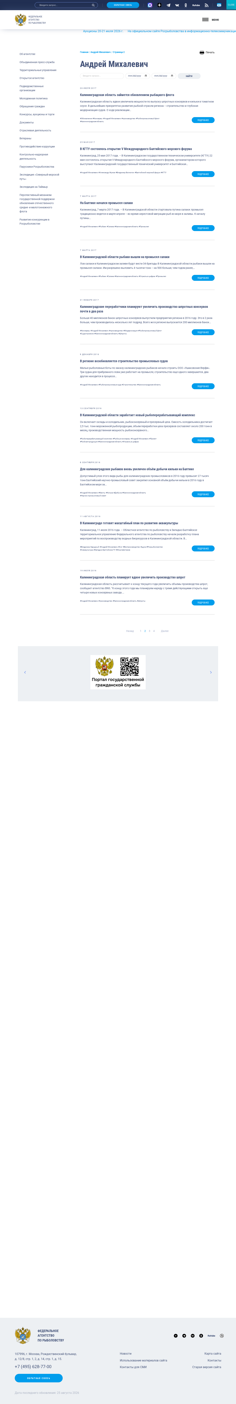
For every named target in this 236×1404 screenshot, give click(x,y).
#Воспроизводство (131, 547)
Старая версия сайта (206, 1367)
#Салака (110, 226)
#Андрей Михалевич (112, 118)
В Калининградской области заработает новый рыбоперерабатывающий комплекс (137, 415)
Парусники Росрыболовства (37, 166)
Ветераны (25, 138)
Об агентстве (27, 54)
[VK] (177, 5)
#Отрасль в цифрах (147, 276)
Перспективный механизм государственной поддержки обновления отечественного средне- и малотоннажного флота (37, 203)
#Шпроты (122, 334)
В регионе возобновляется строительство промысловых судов (124, 361)
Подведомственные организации (32, 88)
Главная (84, 52)
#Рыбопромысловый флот (147, 118)
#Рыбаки (102, 226)
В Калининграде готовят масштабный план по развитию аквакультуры (129, 523)
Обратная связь (123, 5)
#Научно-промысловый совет (93, 496)
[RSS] (207, 5)
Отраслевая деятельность (35, 130)
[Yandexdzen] (159, 5)
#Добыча (118, 493)
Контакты (214, 1360)
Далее (165, 630)
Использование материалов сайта (143, 1360)
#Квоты (101, 493)
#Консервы (98, 118)
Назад (130, 630)
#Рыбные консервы (121, 439)
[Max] (150, 5)
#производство (128, 118)
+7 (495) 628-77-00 (33, 1366)
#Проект (153, 439)
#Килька (109, 493)
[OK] (186, 5)
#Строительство (129, 385)
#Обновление (86, 118)
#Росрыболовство (154, 547)
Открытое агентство (32, 78)
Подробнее (203, 120)
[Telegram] (168, 5)
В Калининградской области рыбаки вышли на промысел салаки (124, 257)
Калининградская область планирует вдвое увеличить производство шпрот (132, 577)
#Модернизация (130, 331)
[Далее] (210, 672)
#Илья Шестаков (123, 550)
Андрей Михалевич (101, 52)
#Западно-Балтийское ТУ (104, 550)
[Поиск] (93, 5)
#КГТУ (163, 172)
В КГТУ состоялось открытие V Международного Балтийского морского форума (136, 149)
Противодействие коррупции (37, 146)
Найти (189, 76)
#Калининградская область (92, 121)
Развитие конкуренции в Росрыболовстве (34, 221)
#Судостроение (87, 334)
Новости (125, 1353)
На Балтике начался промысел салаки (106, 203)
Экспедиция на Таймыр (34, 186)
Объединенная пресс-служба (37, 62)
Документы (27, 122)
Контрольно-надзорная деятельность (34, 156)
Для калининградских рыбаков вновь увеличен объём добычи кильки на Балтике (137, 469)
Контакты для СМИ (133, 1367)
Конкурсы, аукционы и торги (37, 114)
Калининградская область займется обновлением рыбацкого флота (127, 95)
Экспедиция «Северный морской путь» (39, 176)
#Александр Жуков (106, 172)
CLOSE (231, 5)
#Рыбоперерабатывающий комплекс (96, 439)
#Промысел (144, 226)
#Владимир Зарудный (89, 547)
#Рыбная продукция (89, 442)
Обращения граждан (32, 106)
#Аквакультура (86, 550)
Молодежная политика (34, 98)
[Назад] (25, 672)
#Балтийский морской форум (147, 172)
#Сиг (120, 547)
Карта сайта (212, 1353)
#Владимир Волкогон (125, 172)
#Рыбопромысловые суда (109, 385)
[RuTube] (196, 5)
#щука (143, 547)
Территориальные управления (38, 70)
